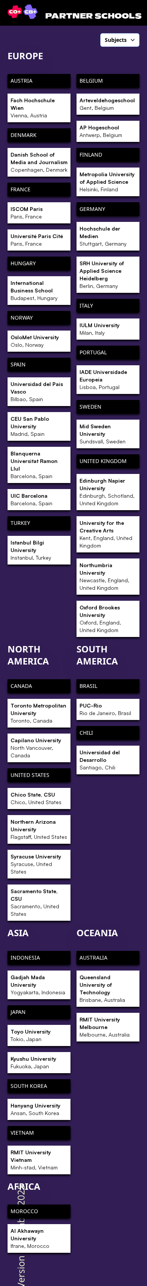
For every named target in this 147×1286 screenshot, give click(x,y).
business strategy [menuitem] (86, 171)
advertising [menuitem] (78, 73)
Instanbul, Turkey (31, 550)
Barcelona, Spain (34, 464)
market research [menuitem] (84, 461)
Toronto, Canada (38, 713)
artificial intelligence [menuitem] (89, 125)
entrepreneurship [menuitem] (86, 325)
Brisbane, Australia (102, 988)
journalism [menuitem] (77, 436)
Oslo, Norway (35, 341)
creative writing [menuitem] (84, 261)
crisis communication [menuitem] (90, 274)
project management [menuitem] (90, 578)
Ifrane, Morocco (30, 1238)
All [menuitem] (68, 60)
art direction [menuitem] (80, 112)
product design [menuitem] (83, 565)
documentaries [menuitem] (83, 312)
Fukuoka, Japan (33, 1062)
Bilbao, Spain (37, 391)
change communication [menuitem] (93, 183)
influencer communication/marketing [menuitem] (97, 394)
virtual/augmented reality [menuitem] (95, 681)
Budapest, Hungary (34, 290)
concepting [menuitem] (78, 209)
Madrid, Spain (30, 426)
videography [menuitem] (80, 720)
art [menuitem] (68, 99)
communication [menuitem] (83, 196)
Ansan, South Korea (35, 1109)
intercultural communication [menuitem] (99, 423)
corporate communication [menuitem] (96, 694)
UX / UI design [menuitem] (82, 668)
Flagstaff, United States (39, 829)
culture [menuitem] (73, 287)
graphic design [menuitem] (83, 377)
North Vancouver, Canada (36, 747)
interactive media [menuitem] (86, 410)
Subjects (116, 39)
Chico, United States (36, 798)
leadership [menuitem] (77, 449)
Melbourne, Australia (105, 1027)
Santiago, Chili (100, 760)
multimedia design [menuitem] (87, 500)
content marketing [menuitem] (87, 235)
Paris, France (27, 213)
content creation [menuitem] (84, 222)
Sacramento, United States (35, 902)
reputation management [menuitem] (94, 617)
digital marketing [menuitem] (85, 300)
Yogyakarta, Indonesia (38, 984)
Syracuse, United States (36, 864)
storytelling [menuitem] (78, 707)
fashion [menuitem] (74, 351)
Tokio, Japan (31, 1035)
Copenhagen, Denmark (39, 162)
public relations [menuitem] (84, 591)
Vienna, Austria (33, 107)
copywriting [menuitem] (79, 248)
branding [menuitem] (76, 158)
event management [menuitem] (88, 338)
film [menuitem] (69, 364)
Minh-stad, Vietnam (34, 1160)
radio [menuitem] (71, 604)
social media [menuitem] (80, 642)
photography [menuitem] (80, 526)
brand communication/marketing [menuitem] (97, 142)
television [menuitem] (76, 655)
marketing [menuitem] (77, 475)
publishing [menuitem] (78, 552)
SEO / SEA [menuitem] (76, 629)
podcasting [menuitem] (78, 539)
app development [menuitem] (86, 86)
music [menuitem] (72, 513)
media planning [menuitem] (84, 488)
